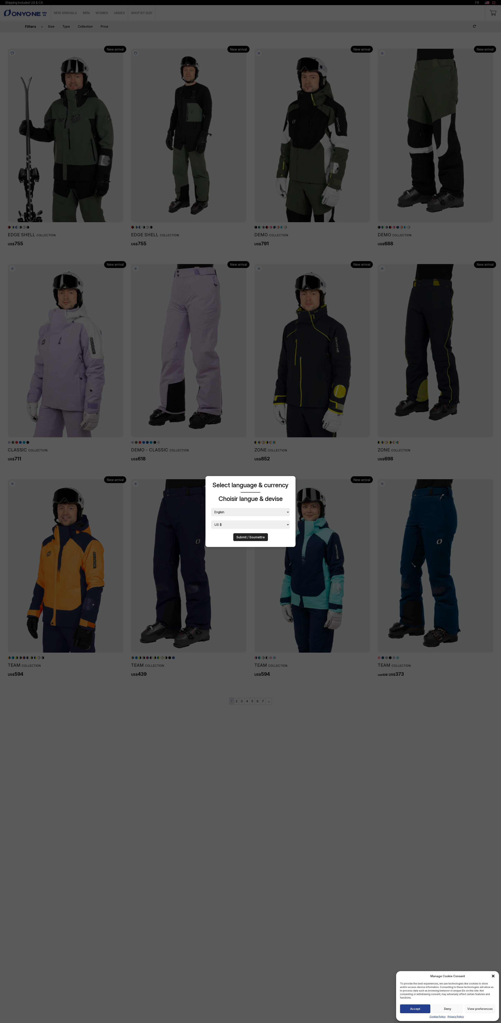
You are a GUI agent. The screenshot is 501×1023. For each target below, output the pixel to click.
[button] (493, 976)
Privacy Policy (456, 1016)
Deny (447, 1009)
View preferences (480, 1009)
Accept (415, 1009)
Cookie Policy (438, 1016)
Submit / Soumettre (250, 537)
